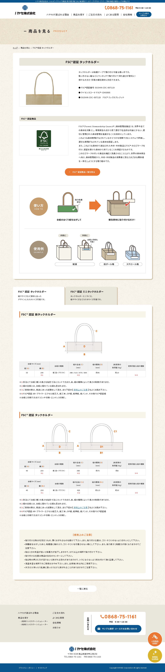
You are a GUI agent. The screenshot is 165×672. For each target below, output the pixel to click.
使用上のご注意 (80, 389)
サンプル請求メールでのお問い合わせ (119, 628)
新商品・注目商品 (154, 655)
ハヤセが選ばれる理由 (58, 14)
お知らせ (57, 627)
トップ (15, 48)
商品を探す (78, 14)
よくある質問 (112, 14)
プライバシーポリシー (27, 668)
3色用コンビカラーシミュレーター (34, 624)
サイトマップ (42, 668)
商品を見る (25, 48)
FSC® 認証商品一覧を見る (84, 172)
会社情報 (127, 14)
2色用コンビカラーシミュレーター (34, 621)
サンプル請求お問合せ (144, 14)
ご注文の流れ (95, 14)
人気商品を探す (154, 639)
